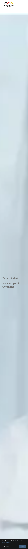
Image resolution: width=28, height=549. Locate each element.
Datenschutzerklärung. (7, 542)
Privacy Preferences (5, 546)
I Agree (22, 546)
